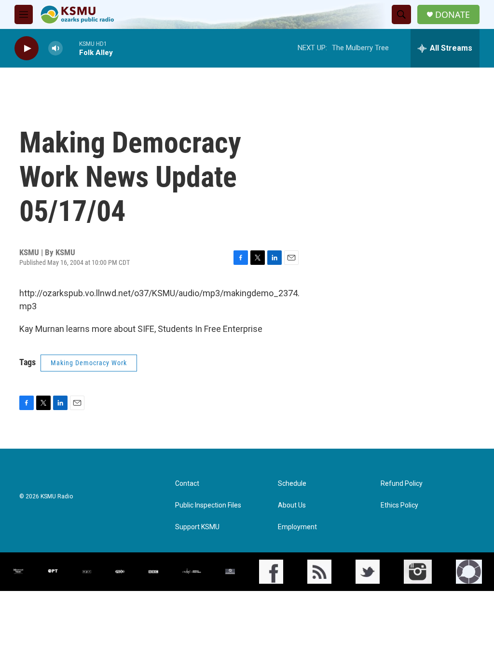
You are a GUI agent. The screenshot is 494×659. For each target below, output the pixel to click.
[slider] (70, 48)
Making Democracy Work (89, 363)
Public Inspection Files (208, 505)
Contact (187, 483)
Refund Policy (402, 483)
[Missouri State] (17, 572)
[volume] (55, 48)
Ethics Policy (399, 505)
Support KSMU (197, 527)
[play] (26, 48)
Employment (297, 527)
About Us (292, 505)
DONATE (452, 15)
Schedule (292, 483)
